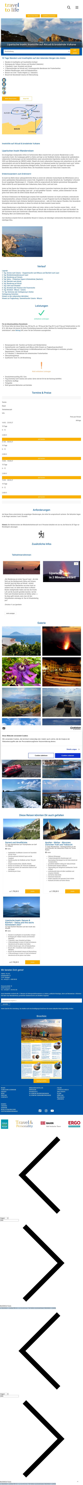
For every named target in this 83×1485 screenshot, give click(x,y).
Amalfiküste (61, 1091)
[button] (69, 8)
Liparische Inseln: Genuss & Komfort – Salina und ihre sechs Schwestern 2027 (19, 922)
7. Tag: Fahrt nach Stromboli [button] (11, 286)
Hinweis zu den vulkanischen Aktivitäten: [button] (15, 296)
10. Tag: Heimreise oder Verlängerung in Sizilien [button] (18, 292)
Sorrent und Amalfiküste (16, 842)
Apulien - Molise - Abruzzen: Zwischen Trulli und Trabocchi (58, 843)
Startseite (4, 1097)
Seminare (4, 1107)
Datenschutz (33, 1091)
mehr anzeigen (10, 613)
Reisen (3, 1088)
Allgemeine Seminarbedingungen (40, 1095)
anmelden (5, 1004)
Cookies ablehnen (41, 755)
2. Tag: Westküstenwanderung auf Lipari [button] (15, 275)
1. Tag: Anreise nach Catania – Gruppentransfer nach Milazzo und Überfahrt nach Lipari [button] (30, 273)
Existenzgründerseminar (9, 1111)
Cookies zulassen (68, 755)
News (2, 1093)
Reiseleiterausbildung (8, 1109)
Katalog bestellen (41, 1081)
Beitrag (18, 330)
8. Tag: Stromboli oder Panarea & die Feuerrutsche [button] (18, 288)
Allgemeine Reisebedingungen (39, 1093)
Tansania (4, 1106)
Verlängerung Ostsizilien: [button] (10, 294)
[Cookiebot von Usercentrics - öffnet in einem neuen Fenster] (72, 728)
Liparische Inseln (63, 1089)
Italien (59, 1088)
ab (14, 891)
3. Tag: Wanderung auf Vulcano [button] (12, 277)
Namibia (3, 1104)
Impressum (32, 1089)
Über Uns (4, 1095)
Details (32, 891)
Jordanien (60, 1099)
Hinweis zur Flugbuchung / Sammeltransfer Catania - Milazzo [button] (22, 298)
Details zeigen (72, 749)
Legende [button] (5, 271)
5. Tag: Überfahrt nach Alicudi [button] (11, 281)
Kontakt (3, 1091)
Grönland (60, 1095)
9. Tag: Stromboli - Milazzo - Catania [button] (14, 290)
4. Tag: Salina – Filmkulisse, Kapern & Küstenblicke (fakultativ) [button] (22, 279)
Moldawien (60, 1097)
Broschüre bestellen (36, 1088)
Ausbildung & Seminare (49, 16)
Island (59, 1093)
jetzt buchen (75, 51)
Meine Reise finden (33, 16)
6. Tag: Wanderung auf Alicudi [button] (12, 283)
